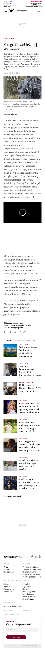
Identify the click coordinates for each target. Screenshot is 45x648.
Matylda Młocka (10, 114)
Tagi (33, 340)
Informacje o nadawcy (31, 574)
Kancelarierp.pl (28, 594)
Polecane (17, 340)
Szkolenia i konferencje (13, 606)
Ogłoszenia (8, 587)
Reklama (7, 584)
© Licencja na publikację (14, 323)
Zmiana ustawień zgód (31, 569)
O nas (6, 567)
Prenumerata (9, 589)
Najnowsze (26, 340)
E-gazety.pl (26, 587)
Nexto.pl (25, 589)
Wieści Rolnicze (28, 596)
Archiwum (8, 591)
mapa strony (8, 610)
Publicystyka (22, 11)
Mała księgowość (29, 591)
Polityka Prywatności (30, 567)
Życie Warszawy (28, 599)
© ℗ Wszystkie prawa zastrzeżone (17, 325)
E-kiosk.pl (26, 584)
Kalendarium (27, 610)
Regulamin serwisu (30, 572)
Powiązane (7, 340)
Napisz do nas (9, 572)
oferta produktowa (11, 614)
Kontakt (7, 569)
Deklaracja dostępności (31, 577)
